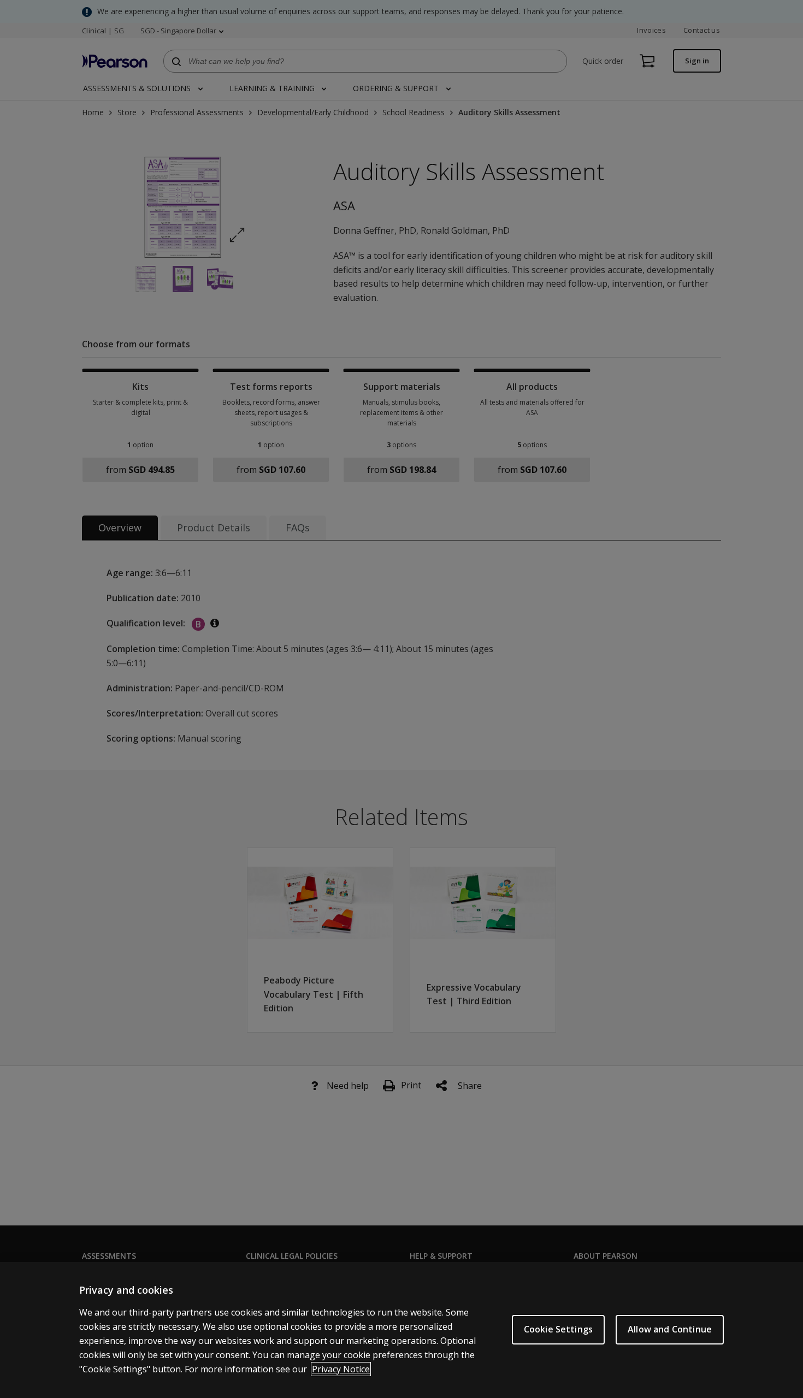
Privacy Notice (341, 1369)
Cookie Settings (558, 1329)
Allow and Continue (670, 1329)
